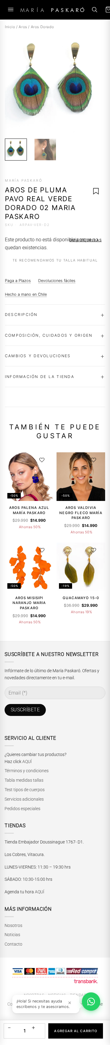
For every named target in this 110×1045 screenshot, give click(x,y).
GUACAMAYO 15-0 (81, 598)
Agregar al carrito (75, 1031)
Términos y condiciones (27, 770)
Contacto (13, 944)
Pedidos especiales (22, 808)
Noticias (12, 934)
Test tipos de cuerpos (25, 789)
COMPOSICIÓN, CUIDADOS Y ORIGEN (48, 335)
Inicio (10, 26)
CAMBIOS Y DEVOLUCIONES (38, 356)
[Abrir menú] (10, 10)
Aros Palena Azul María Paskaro (29, 510)
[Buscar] (94, 10)
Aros (23, 26)
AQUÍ (27, 761)
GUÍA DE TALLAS (85, 240)
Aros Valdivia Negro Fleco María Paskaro (80, 513)
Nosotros (13, 925)
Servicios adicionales (24, 799)
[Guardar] (42, 460)
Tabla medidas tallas (24, 780)
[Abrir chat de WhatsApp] (91, 1001)
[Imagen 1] (16, 150)
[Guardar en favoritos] (96, 191)
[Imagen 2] (45, 150)
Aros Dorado (42, 26)
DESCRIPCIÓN (21, 314)
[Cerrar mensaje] (69, 1003)
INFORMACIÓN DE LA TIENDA (39, 376)
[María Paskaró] (52, 9)
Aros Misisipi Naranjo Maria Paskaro (29, 603)
